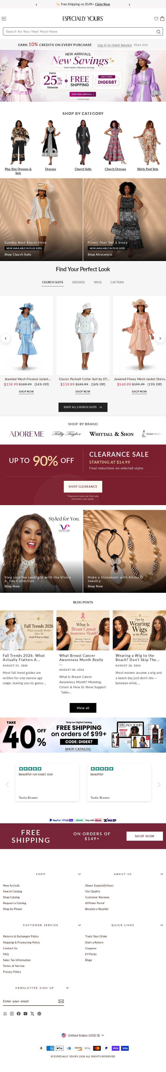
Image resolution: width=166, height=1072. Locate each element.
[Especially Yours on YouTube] (25, 1013)
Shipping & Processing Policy (21, 942)
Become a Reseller (97, 909)
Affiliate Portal (94, 903)
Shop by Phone (12, 909)
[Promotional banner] (83, 76)
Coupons (90, 948)
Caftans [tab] (117, 282)
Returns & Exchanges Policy (21, 936)
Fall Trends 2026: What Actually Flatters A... (24, 657)
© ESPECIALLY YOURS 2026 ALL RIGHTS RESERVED (83, 1056)
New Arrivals (11, 885)
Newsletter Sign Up (34, 987)
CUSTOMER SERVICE (41, 925)
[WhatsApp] (5, 1013)
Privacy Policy (12, 971)
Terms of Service (14, 965)
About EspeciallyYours (99, 885)
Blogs (88, 960)
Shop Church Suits (17, 254)
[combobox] (83, 31)
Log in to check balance (115, 45)
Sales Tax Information (17, 960)
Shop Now (12, 586)
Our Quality (92, 891)
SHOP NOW (145, 836)
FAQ (6, 954)
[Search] (158, 31)
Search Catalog (12, 891)
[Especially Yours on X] (32, 1013)
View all (83, 708)
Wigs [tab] (98, 282)
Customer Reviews (97, 897)
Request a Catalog (14, 903)
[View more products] (160, 338)
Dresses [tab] (78, 282)
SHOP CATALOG (78, 749)
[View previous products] (5, 338)
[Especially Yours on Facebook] (18, 1013)
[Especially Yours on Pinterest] (39, 1013)
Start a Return (94, 942)
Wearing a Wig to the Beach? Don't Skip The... (138, 657)
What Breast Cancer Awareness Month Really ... (81, 659)
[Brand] (32, 434)
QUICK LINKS (123, 925)
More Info (141, 45)
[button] (8, 784)
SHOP (41, 874)
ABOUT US (123, 874)
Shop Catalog (11, 897)
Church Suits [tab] (52, 282)
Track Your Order (96, 936)
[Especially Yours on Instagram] (12, 1013)
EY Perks (91, 954)
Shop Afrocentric (100, 254)
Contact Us (10, 948)
